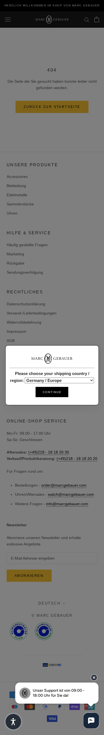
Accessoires (17, 176)
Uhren (12, 213)
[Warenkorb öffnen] (96, 19)
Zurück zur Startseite (52, 107)
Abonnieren (29, 576)
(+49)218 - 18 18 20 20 (77, 458)
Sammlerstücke (20, 204)
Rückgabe (15, 263)
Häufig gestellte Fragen (27, 245)
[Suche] (86, 19)
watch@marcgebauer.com (71, 494)
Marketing (15, 254)
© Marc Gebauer (52, 615)
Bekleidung (16, 185)
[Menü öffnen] (8, 19)
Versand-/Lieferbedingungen (32, 313)
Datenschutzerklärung (26, 304)
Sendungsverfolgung (25, 272)
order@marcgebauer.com (64, 485)
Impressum (16, 331)
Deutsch (49, 603)
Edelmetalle (17, 195)
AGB (11, 340)
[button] (13, 722)
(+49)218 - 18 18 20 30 (48, 452)
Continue (52, 392)
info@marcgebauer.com (67, 504)
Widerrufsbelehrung (24, 322)
